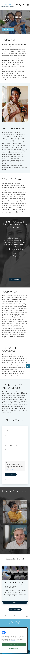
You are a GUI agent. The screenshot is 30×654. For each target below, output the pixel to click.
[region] (14, 640)
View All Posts (15, 609)
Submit (10, 474)
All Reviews (15, 279)
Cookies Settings (13, 648)
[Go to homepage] (7, 5)
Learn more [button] (9, 469)
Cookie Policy (13, 640)
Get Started (8, 29)
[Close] (25, 629)
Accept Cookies (13, 644)
